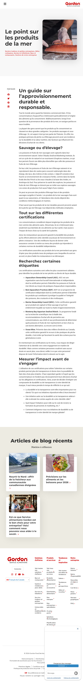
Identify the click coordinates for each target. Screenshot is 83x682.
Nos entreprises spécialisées (51, 605)
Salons (61, 578)
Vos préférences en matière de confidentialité (43, 673)
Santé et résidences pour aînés (39, 586)
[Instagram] (12, 574)
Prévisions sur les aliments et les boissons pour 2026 (57, 479)
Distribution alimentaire (51, 592)
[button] (8, 95)
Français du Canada (16, 580)
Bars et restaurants (39, 579)
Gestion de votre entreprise (26, 55)
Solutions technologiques (51, 618)
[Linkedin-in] (23, 574)
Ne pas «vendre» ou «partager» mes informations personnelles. (41, 676)
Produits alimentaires (51, 579)
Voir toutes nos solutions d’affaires (39, 571)
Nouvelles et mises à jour (74, 582)
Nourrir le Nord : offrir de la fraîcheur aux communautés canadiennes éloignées (22, 481)
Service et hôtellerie (22, 53)
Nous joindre (73, 592)
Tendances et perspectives (63, 584)
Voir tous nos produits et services (51, 571)
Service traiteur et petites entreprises (19, 51)
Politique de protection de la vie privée (27, 668)
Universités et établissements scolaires (39, 610)
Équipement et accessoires (51, 586)
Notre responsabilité (75, 575)
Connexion (17, 569)
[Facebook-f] (16, 574)
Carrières (74, 588)
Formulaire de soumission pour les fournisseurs (26, 661)
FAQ (72, 603)
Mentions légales (24, 666)
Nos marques (50, 598)
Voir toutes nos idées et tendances (63, 572)
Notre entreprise (27, 659)
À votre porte (49, 612)
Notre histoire (73, 569)
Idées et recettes (62, 591)
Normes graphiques (75, 598)
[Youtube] (19, 574)
